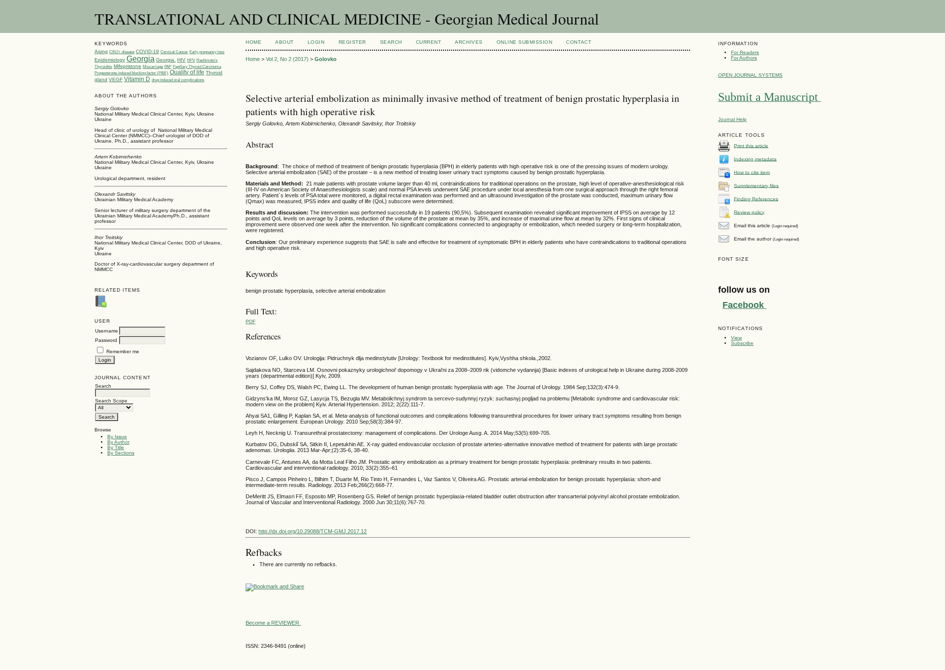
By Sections (120, 453)
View (736, 337)
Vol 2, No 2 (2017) (287, 59)
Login (316, 42)
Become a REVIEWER (273, 623)
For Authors (744, 58)
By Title (115, 447)
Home (253, 42)
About (284, 42)
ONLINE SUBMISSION (525, 42)
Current (428, 42)
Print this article (751, 145)
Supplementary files (756, 185)
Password (106, 340)
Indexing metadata (755, 158)
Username (106, 331)
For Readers (745, 52)
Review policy (749, 211)
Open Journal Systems (750, 75)
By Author (118, 442)
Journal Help (732, 119)
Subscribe (742, 343)
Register (352, 42)
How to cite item (752, 172)
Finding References (756, 198)
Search (391, 42)
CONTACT (578, 42)
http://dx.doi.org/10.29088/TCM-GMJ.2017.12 (312, 531)
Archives (468, 42)
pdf (250, 321)
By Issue (117, 436)
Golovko (326, 59)
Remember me (122, 351)
